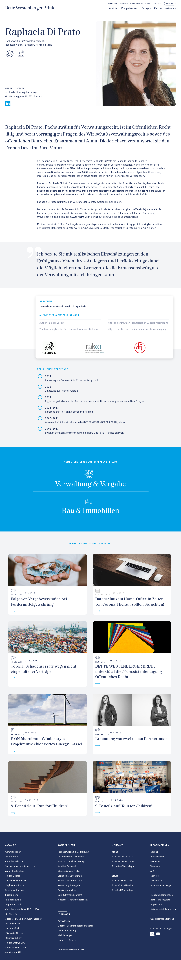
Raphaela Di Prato (14, 885)
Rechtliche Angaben (160, 899)
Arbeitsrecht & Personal (70, 880)
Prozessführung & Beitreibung (73, 851)
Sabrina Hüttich (13, 928)
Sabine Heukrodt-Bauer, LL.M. (20, 866)
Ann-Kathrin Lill (13, 952)
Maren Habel (11, 856)
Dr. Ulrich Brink (13, 923)
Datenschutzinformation (163, 909)
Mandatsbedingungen (161, 894)
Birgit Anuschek (13, 904)
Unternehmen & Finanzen (71, 856)
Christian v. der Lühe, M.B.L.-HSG (22, 909)
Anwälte (113, 8)
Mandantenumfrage (160, 885)
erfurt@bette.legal (124, 890)
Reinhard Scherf (13, 937)
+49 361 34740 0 (123, 880)
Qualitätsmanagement (162, 918)
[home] (29, 8)
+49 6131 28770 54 (14, 88)
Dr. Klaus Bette (13, 913)
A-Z (152, 870)
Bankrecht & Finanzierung (71, 861)
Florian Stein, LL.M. (15, 942)
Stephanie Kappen (14, 890)
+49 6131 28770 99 (124, 861)
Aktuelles (170, 8)
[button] (136, 3)
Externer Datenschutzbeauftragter (75, 925)
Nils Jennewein (13, 899)
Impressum (156, 904)
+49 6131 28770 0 (153, 3)
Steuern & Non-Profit (69, 870)
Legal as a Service (67, 940)
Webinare (112, 3)
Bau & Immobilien (90, 511)
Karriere (124, 3)
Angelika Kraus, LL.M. (16, 947)
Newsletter (156, 880)
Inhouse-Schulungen (68, 930)
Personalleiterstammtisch (71, 949)
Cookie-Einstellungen (161, 928)
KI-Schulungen (65, 935)
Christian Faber (13, 851)
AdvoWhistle (64, 920)
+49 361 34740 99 (124, 885)
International (157, 856)
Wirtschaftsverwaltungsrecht (73, 899)
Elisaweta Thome (14, 933)
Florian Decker (12, 875)
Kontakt (170, 3)
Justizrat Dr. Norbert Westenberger (23, 918)
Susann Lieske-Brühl (15, 880)
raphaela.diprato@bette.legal (21, 92)
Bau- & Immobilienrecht (70, 894)
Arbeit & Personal (67, 866)
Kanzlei (158, 8)
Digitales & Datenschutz (70, 875)
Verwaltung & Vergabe (90, 484)
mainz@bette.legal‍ (124, 866)
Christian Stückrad (14, 861)
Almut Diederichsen (15, 870)
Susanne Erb (11, 894)
